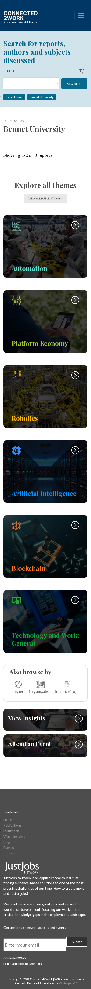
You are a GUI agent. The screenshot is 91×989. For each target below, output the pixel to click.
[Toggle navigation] (81, 15)
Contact (10, 853)
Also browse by (30, 671)
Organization (40, 691)
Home (8, 820)
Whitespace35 (68, 983)
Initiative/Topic (67, 691)
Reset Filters (14, 97)
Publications (12, 825)
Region (18, 691)
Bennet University (42, 97)
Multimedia (12, 831)
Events (9, 847)
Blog (7, 842)
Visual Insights (14, 836)
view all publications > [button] (45, 198)
